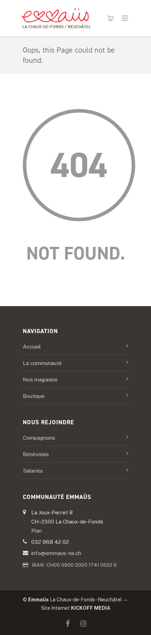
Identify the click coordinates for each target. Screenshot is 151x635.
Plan (36, 530)
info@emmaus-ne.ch (56, 553)
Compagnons (39, 437)
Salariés (33, 470)
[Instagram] (83, 624)
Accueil (32, 346)
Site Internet (75, 608)
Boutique (34, 396)
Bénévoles (36, 454)
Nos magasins (40, 379)
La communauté (42, 363)
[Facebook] (68, 624)
